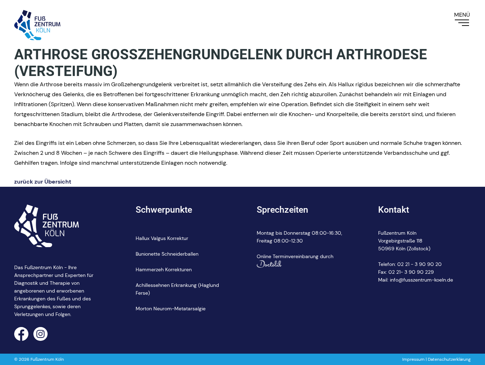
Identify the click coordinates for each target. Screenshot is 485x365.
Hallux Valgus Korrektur (162, 238)
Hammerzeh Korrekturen (164, 269)
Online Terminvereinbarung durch (295, 256)
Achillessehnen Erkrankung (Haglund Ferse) (177, 289)
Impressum (413, 359)
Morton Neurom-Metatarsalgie (171, 308)
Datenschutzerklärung (449, 359)
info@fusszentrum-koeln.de (421, 280)
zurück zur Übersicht (42, 181)
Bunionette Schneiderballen (167, 254)
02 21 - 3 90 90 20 (419, 264)
